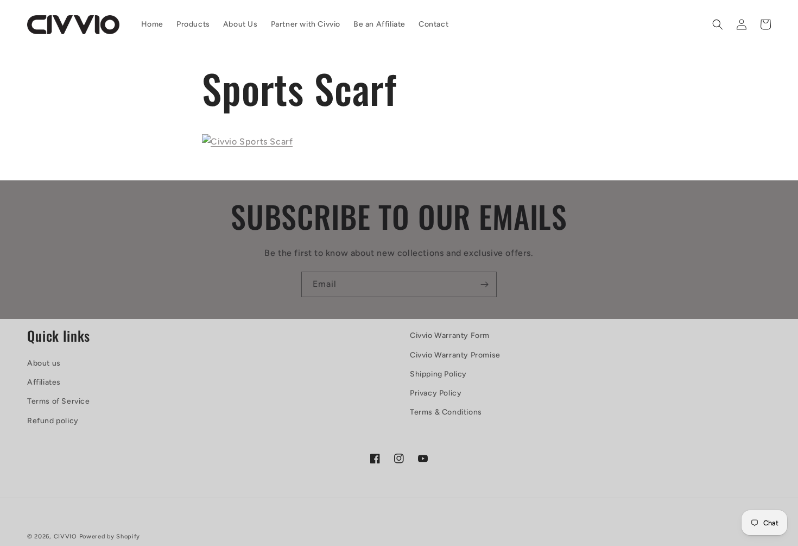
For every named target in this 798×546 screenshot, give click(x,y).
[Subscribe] (484, 284)
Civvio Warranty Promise (455, 355)
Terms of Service (58, 401)
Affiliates (44, 382)
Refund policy (53, 420)
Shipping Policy (438, 374)
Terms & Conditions (446, 412)
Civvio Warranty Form (450, 335)
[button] (718, 24)
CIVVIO (65, 536)
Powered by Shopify (110, 536)
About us (44, 363)
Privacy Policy (435, 393)
